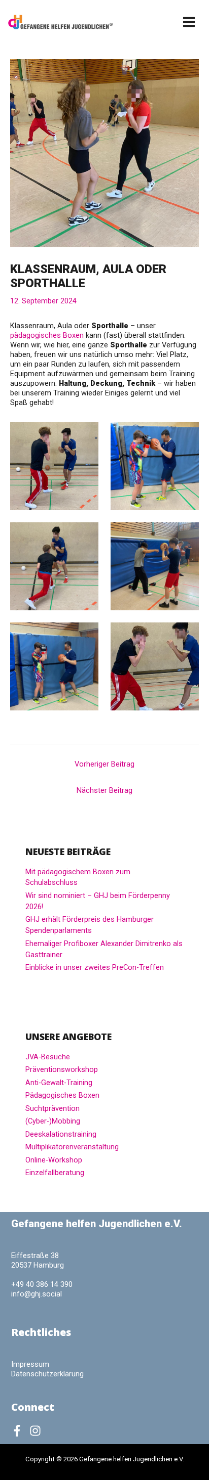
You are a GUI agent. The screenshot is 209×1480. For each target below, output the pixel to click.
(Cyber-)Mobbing (52, 1121)
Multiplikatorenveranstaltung (72, 1146)
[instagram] (37, 1431)
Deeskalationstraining (60, 1134)
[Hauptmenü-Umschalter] (189, 22)
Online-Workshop (53, 1159)
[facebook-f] (19, 1431)
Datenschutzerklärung (47, 1373)
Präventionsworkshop (61, 1069)
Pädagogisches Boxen (62, 1095)
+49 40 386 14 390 (42, 1284)
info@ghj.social (36, 1293)
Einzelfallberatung (54, 1172)
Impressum (30, 1364)
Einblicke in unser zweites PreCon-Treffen (94, 967)
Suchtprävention (52, 1108)
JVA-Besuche (47, 1056)
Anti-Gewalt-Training (58, 1082)
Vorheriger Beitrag (104, 764)
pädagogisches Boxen (47, 335)
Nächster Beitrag (104, 790)
